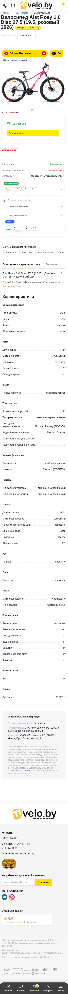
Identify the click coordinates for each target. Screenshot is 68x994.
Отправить (43, 882)
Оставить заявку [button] (16, 133)
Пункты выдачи (9, 838)
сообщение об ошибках (19, 770)
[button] (34, 229)
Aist (63, 319)
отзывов (18, 922)
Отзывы (51, 264)
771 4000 (8, 844)
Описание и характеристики (21, 264)
